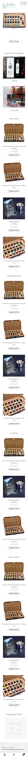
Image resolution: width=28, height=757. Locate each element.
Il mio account (4, 754)
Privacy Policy (5, 749)
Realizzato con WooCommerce (16, 749)
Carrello (21, 754)
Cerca (14, 754)
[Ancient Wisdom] (16, 728)
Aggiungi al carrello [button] (14, 155)
